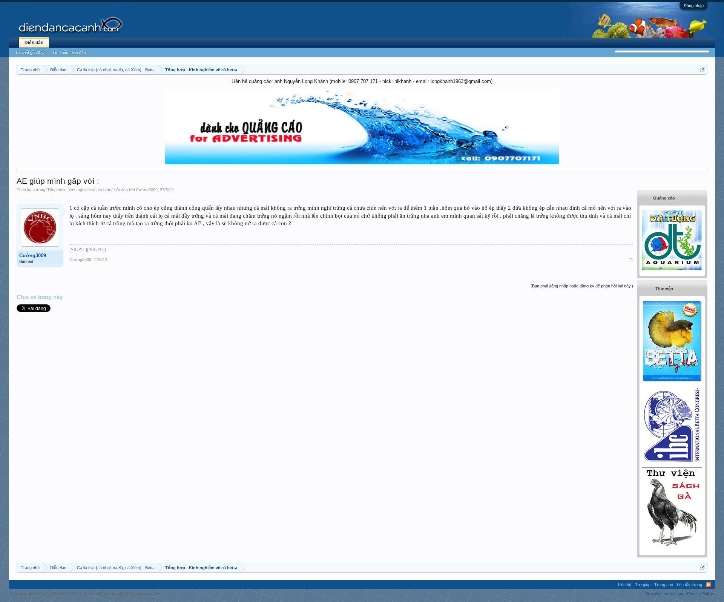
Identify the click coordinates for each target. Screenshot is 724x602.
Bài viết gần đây (30, 52)
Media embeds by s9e (140, 593)
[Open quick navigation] (702, 69)
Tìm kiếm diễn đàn (69, 52)
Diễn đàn (34, 42)
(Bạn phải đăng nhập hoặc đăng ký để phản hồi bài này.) (582, 286)
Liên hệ (624, 584)
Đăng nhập (694, 5)
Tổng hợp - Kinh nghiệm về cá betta (79, 189)
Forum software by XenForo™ (64, 593)
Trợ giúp (642, 584)
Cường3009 (147, 189)
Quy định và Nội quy (664, 593)
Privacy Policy (700, 593)
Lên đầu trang (689, 584)
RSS (708, 584)
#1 (631, 259)
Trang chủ (663, 584)
